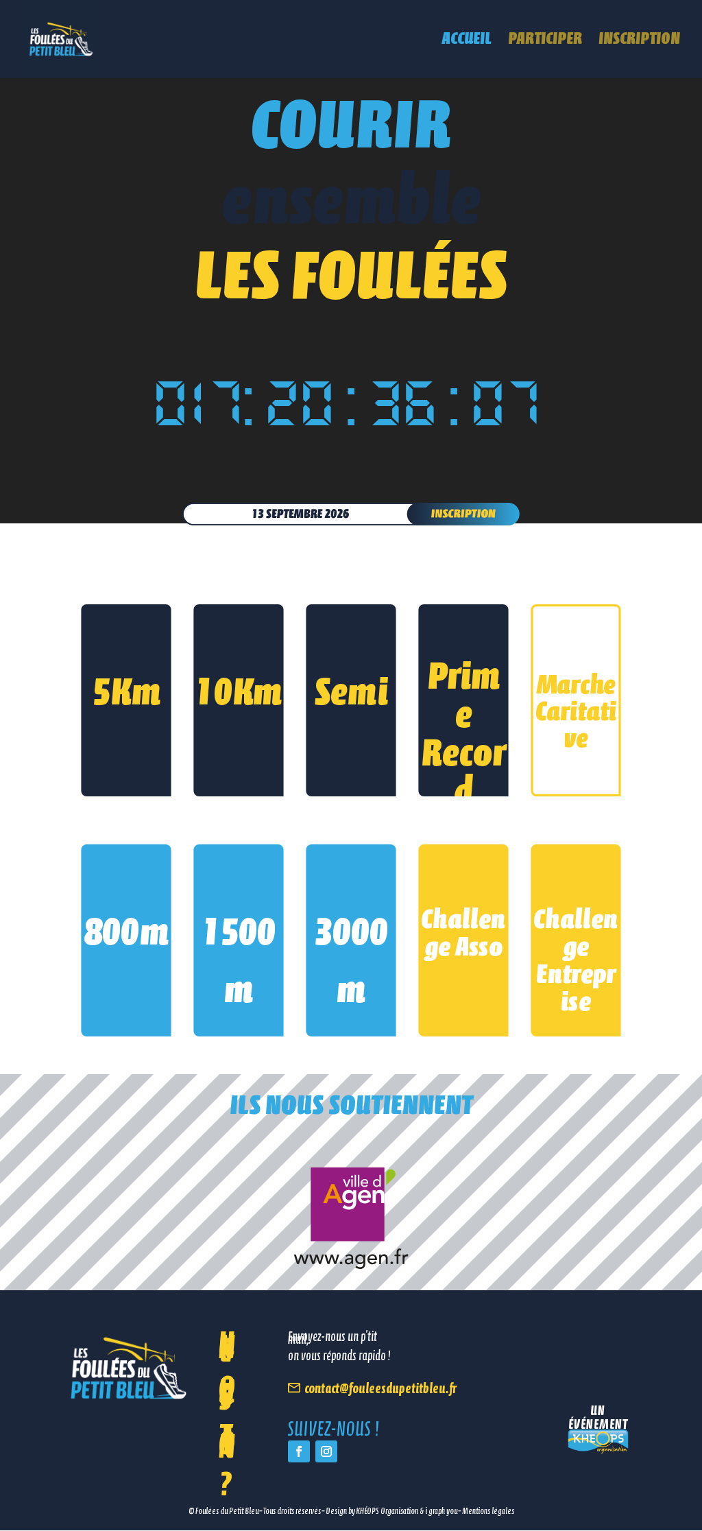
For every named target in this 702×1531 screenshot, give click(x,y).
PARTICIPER (545, 40)
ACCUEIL (467, 40)
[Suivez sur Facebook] (299, 1451)
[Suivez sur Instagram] (326, 1451)
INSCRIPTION (639, 40)
